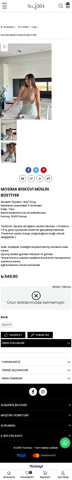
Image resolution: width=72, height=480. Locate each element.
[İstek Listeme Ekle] (22, 178)
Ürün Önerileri (12, 378)
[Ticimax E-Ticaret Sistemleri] (36, 467)
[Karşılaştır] (31, 178)
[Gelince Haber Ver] (48, 178)
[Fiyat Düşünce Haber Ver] (39, 178)
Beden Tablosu (62, 286)
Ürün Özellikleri (13, 343)
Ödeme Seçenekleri (15, 370)
